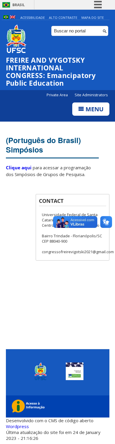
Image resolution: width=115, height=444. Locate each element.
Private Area (58, 94)
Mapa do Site (92, 17)
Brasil (18, 4)
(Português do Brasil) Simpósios (43, 145)
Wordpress (17, 426)
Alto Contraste (63, 17)
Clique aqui (19, 167)
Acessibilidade (32, 17)
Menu (94, 109)
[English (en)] (12, 17)
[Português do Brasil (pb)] (6, 17)
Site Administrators (91, 94)
